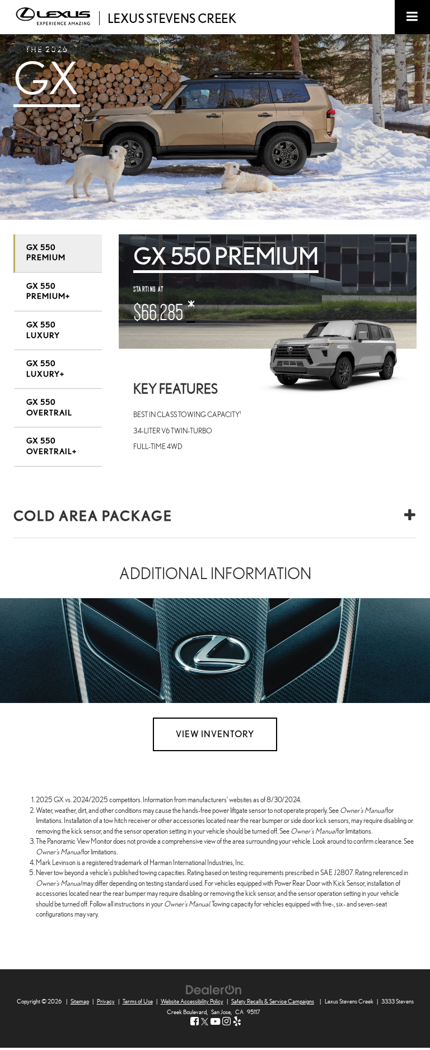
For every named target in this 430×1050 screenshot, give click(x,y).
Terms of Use (138, 1001)
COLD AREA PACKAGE (92, 516)
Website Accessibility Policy (192, 1001)
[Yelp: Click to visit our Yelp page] (237, 1021)
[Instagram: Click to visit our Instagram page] (226, 1021)
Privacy (106, 1001)
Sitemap (80, 1001)
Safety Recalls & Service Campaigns (272, 1001)
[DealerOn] (213, 989)
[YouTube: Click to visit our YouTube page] (215, 1021)
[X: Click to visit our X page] (204, 1021)
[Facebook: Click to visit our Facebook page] (194, 1021)
